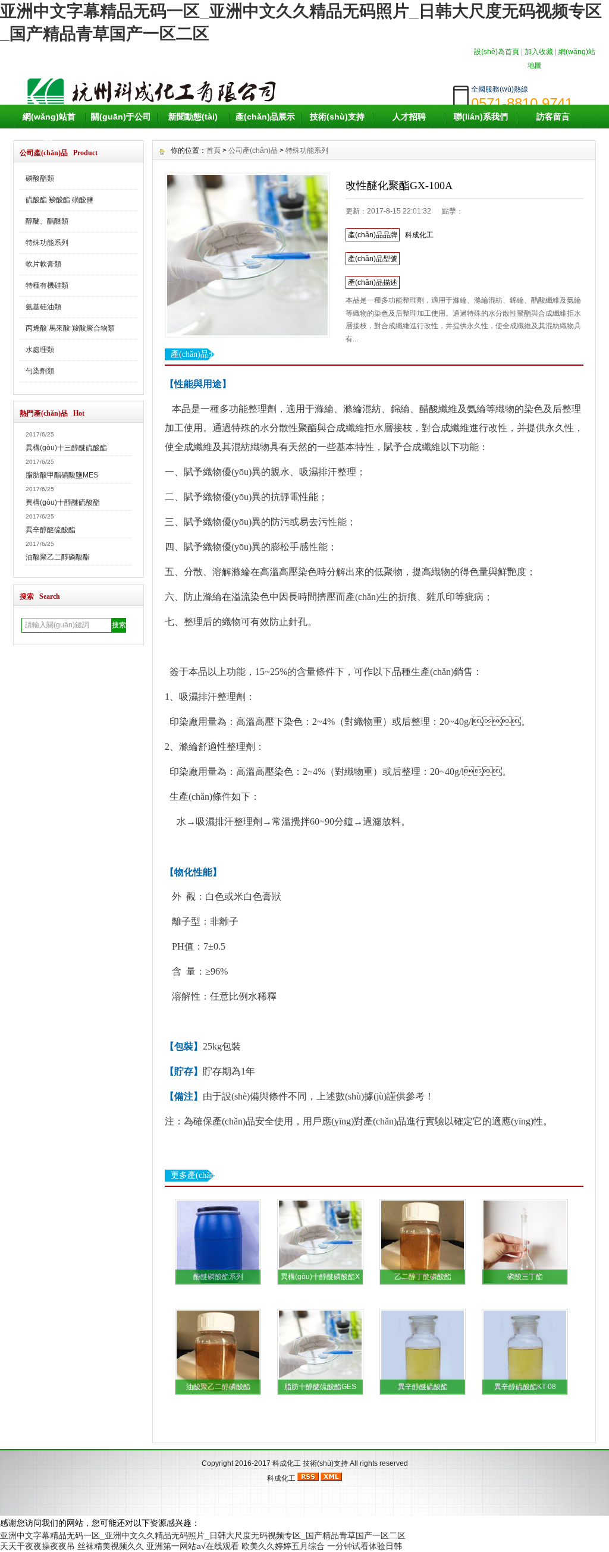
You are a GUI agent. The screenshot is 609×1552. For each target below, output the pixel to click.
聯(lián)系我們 (481, 116)
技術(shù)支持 (337, 116)
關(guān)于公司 (121, 116)
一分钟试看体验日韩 (364, 1546)
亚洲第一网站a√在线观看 (192, 1546)
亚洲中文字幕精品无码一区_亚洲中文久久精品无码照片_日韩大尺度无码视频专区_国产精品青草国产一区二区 (203, 1535)
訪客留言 (553, 116)
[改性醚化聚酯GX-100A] (247, 255)
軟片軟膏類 (43, 264)
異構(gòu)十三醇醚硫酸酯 (66, 448)
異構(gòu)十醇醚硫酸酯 (63, 502)
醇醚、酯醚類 (47, 221)
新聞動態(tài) (193, 116)
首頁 (213, 150)
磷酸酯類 (40, 178)
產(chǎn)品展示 (265, 116)
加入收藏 (539, 52)
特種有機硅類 (47, 285)
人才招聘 (409, 116)
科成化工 (286, 1463)
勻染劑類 (40, 371)
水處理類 (40, 349)
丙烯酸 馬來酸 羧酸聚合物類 (70, 328)
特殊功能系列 (47, 242)
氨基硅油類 (43, 307)
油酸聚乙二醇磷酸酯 (58, 557)
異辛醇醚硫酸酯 (51, 530)
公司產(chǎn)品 (253, 150)
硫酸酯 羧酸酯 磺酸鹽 (59, 200)
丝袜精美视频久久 (110, 1546)
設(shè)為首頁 (496, 52)
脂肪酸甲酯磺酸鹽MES (62, 475)
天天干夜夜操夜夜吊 (37, 1546)
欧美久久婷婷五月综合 (283, 1546)
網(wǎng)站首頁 (49, 128)
